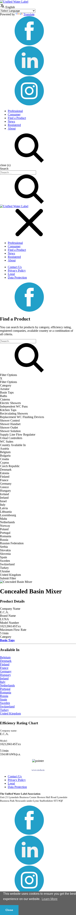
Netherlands (7, 685)
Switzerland (7, 706)
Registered (14, 125)
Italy (2, 682)
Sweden (5, 703)
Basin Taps (7, 640)
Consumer (14, 114)
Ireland (4, 678)
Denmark (5, 661)
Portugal (5, 689)
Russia (4, 696)
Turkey (4, 710)
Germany (5, 671)
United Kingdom (10, 713)
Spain (3, 699)
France (4, 668)
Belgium (5, 657)
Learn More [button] (49, 899)
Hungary (5, 675)
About (12, 128)
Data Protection (17, 277)
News (11, 121)
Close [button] (9, 909)
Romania (5, 692)
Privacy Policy (17, 270)
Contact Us (15, 267)
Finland (4, 664)
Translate (28, 14)
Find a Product (17, 118)
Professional (15, 111)
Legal (11, 274)
